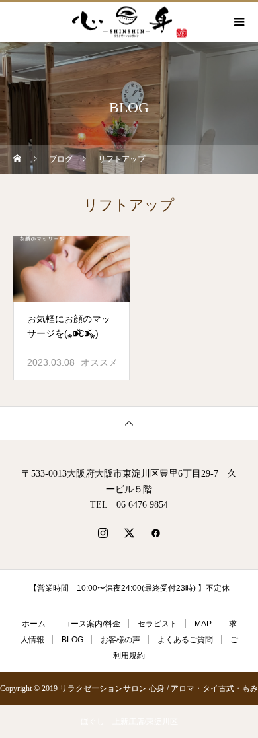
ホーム (34, 623)
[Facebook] (155, 532)
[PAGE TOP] (129, 423)
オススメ (99, 362)
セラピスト (157, 623)
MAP (203, 623)
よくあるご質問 (185, 639)
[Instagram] (102, 532)
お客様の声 (120, 639)
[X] (129, 532)
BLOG (72, 639)
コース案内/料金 (91, 623)
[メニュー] (238, 22)
